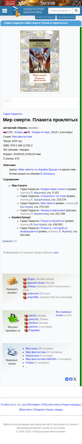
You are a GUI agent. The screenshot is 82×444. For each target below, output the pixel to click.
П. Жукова (65, 231)
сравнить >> (9, 241)
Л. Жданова (38, 192)
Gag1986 (33, 297)
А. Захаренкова (40, 199)
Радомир (34, 330)
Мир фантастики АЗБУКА (41, 359)
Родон (31, 279)
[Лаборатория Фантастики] (17, 11)
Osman (32, 286)
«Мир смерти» (26, 169)
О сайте (5, 404)
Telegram (39, 409)
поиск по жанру (45, 17)
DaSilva (33, 322)
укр (23, 404)
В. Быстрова (38, 224)
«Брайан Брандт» (48, 169)
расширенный (66, 17)
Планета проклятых (53, 220)
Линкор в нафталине (53, 210)
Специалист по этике (53, 196)
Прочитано (32, 355)
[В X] (75, 379)
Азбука (18, 132)
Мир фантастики (22, 136)
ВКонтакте (25, 409)
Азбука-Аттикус (41, 132)
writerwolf (33, 293)
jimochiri (34, 319)
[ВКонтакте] (67, 379)
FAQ (44, 404)
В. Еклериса (48, 173)
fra (18, 404)
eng (14, 404)
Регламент (34, 404)
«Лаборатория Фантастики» (49, 431)
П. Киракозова (39, 213)
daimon (33, 326)
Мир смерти (48, 203)
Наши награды (71, 404)
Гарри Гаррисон (12, 113)
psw (56, 252)
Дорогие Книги (36, 282)
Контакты (55, 404)
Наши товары (54, 409)
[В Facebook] (71, 379)
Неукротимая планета (54, 189)
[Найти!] (76, 11)
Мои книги (32, 348)
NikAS (32, 315)
